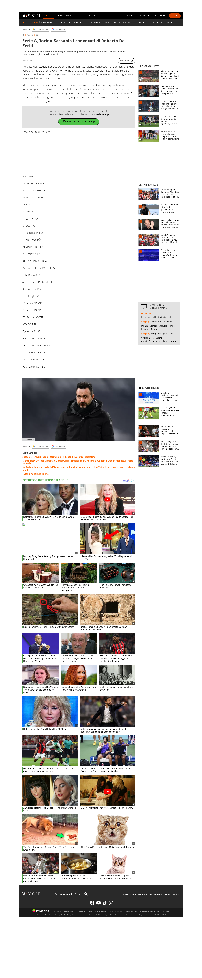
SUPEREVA (165, 911)
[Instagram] (111, 904)
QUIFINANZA (144, 911)
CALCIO (48, 16)
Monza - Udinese (149, 325)
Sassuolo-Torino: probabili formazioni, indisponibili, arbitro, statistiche (58, 456)
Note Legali (49, 915)
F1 (104, 16)
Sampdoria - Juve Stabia (162, 333)
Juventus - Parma (149, 329)
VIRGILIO (59, 911)
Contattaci (143, 894)
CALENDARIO (48, 22)
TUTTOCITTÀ (120, 911)
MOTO (115, 16)
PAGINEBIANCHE (107, 911)
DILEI (128, 911)
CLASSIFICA (64, 22)
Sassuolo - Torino (167, 325)
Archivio (175, 894)
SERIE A (39, 35)
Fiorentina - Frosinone (161, 321)
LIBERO (52, 911)
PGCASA (97, 911)
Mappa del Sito (155, 894)
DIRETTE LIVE (90, 16)
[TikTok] (105, 904)
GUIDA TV (144, 16)
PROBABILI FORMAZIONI (103, 22)
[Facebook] (92, 904)
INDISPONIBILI (127, 22)
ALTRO (158, 16)
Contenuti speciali (128, 894)
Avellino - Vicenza (167, 341)
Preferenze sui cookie (80, 915)
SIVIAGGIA (135, 911)
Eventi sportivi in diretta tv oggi (156, 317)
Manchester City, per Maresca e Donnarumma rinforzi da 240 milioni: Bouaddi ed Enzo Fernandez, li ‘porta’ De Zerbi (78, 462)
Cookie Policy (66, 915)
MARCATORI (80, 22)
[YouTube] (98, 904)
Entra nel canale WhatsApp (81, 121)
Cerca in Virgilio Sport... (69, 894)
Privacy (57, 915)
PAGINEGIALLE (70, 911)
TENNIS (128, 16)
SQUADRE (143, 22)
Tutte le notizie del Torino (35, 473)
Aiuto (91, 915)
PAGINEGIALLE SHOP (85, 911)
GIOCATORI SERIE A (162, 22)
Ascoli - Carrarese (149, 341)
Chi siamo (40, 915)
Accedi (174, 16)
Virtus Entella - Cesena (151, 337)
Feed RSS (167, 894)
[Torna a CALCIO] (24, 22)
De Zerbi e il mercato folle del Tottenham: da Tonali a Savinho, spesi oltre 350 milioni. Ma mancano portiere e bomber (78, 469)
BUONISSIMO (155, 911)
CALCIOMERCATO (67, 16)
